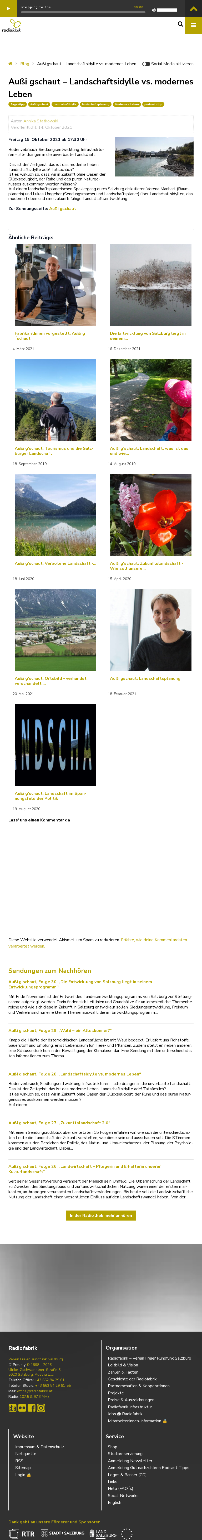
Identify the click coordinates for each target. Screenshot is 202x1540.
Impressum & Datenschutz (39, 1447)
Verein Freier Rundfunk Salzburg (35, 1359)
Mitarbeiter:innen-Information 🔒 (138, 1421)
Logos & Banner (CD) (127, 1475)
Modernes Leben (127, 104)
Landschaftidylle (65, 104)
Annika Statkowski (40, 121)
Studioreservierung (125, 1454)
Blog (24, 64)
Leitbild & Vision (123, 1365)
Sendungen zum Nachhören (49, 971)
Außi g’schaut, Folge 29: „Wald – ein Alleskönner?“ (60, 1031)
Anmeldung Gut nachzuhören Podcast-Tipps (148, 1468)
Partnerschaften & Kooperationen (139, 1386)
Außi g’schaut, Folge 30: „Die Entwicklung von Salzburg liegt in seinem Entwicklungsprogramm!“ (80, 984)
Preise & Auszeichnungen (131, 1400)
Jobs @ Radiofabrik (125, 1414)
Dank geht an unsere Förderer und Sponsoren (54, 1522)
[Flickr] (22, 1408)
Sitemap (23, 1468)
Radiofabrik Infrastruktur (130, 1407)
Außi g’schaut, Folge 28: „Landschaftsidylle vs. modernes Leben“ (74, 1074)
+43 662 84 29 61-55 (53, 1385)
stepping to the (36, 7)
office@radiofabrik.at (34, 1391)
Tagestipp (18, 104)
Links (112, 1482)
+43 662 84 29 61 (49, 1380)
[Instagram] (41, 1408)
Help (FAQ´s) (120, 1488)
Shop (112, 1447)
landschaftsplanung (95, 104)
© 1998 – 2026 (39, 1364)
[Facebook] (31, 1408)
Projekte (116, 1393)
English (114, 1502)
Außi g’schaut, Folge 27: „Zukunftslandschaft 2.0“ (59, 1123)
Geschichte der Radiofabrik (132, 1379)
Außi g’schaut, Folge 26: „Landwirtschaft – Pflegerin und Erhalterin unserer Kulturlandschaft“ (84, 1169)
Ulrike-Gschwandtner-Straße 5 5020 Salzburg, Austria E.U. (34, 1372)
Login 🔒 (23, 1475)
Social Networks (123, 1496)
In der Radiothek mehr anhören (101, 1215)
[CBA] (12, 1408)
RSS (19, 1461)
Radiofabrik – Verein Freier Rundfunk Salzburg (149, 1358)
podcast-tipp (153, 104)
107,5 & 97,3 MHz (34, 1396)
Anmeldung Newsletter (130, 1461)
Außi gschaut (39, 104)
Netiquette (25, 1454)
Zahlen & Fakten (123, 1372)
